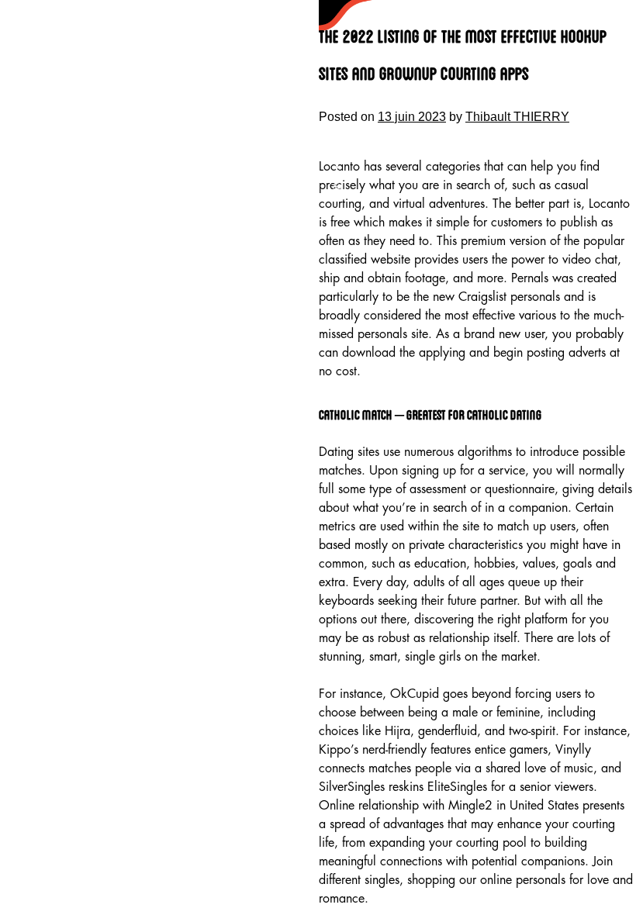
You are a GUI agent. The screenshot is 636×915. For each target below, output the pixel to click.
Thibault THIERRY (517, 116)
